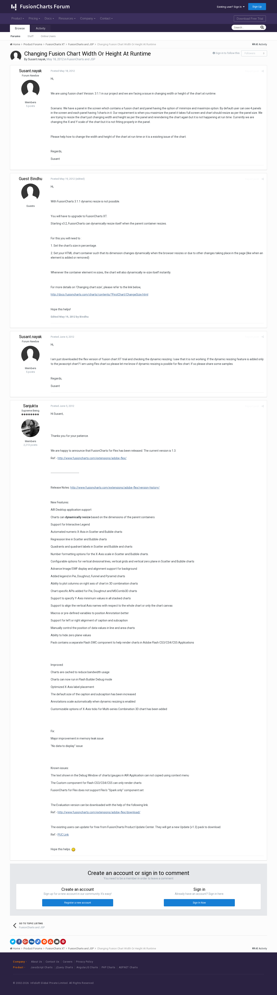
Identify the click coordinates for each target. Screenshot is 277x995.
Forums (15, 36)
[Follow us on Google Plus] (256, 983)
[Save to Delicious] (38, 941)
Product (16, 18)
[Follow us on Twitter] (246, 983)
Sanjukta (30, 405)
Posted (63, 70)
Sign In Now (199, 902)
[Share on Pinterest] (63, 941)
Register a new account (77, 902)
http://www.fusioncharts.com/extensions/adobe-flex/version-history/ (115, 487)
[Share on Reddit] (44, 941)
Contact (105, 18)
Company (86, 18)
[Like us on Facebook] (237, 983)
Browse (20, 28)
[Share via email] (57, 941)
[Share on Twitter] (13, 941)
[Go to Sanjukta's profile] (30, 428)
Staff (30, 36)
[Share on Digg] (31, 941)
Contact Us (52, 961)
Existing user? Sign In (230, 6)
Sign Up (257, 6)
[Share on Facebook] (19, 941)
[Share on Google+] (25, 941)
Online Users (48, 36)
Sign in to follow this (227, 53)
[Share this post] (263, 71)
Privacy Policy (84, 961)
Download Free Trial (250, 18)
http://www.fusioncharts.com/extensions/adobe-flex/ (92, 458)
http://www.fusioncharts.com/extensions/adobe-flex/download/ (99, 812)
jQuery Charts (64, 967)
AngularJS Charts (87, 967)
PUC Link (63, 834)
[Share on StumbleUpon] (50, 941)
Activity (40, 28)
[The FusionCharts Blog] (228, 983)
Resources (66, 18)
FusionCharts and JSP (81, 59)
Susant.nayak (36, 59)
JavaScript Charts (42, 967)
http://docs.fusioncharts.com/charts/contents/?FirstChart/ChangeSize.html (99, 294)
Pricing (33, 18)
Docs (48, 18)
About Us (36, 961)
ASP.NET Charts (128, 967)
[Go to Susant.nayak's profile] (15, 56)
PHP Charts (108, 967)
